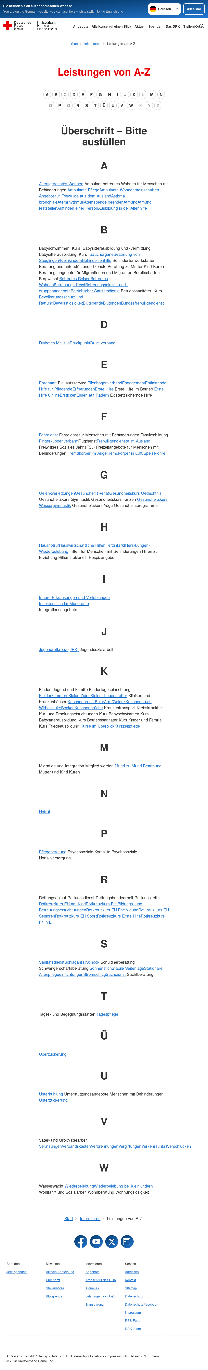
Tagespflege (107, 1014)
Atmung (131, 202)
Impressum (133, 1312)
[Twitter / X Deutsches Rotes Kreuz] (111, 1241)
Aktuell (139, 26)
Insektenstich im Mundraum (64, 603)
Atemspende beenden (104, 202)
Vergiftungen (129, 1146)
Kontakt (130, 1280)
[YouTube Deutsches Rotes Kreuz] (96, 1241)
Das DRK (173, 26)
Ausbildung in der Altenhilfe (122, 208)
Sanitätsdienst (51, 962)
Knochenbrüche (89, 707)
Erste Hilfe (104, 389)
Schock (92, 962)
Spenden (155, 26)
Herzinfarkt (115, 545)
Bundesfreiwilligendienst (142, 303)
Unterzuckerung (53, 1100)
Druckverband (102, 343)
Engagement (133, 383)
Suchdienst (116, 974)
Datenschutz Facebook (141, 1304)
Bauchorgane (102, 254)
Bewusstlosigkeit (68, 303)
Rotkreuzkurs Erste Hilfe (119, 916)
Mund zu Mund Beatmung (138, 766)
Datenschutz (134, 1296)
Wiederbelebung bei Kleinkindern (123, 1186)
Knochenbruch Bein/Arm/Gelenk (97, 701)
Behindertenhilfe (96, 260)
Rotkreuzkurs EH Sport (76, 916)
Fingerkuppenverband (58, 441)
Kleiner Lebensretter (109, 695)
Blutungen (112, 303)
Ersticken (68, 395)
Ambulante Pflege (83, 190)
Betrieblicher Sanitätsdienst (95, 291)
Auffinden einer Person (77, 208)
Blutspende (93, 303)
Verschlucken (179, 1146)
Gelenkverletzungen (57, 493)
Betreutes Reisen (74, 278)
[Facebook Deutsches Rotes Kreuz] (80, 1241)
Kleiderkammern (53, 695)
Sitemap (131, 1288)
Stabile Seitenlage (128, 968)
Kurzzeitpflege (127, 726)
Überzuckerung (52, 1054)
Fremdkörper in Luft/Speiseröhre (136, 453)
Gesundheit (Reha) (92, 493)
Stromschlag (94, 974)
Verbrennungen (104, 1146)
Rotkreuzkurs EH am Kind (62, 904)
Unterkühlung (51, 1094)
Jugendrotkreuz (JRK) (59, 649)
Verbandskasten (76, 1146)
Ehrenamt (48, 383)
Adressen (132, 1271)
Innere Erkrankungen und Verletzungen (74, 597)
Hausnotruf (49, 545)
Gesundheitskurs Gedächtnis (135, 493)
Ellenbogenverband (105, 383)
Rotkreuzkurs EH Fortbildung (112, 910)
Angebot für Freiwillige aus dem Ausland (75, 196)
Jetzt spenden (16, 1271)
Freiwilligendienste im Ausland (123, 441)
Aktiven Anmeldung (60, 1271)
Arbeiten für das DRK (101, 1280)
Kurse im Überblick (97, 726)
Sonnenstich (101, 968)
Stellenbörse (55, 1288)
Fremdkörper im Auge (87, 453)
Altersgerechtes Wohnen (61, 184)
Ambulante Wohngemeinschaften (129, 190)
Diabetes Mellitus (54, 343)
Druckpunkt (80, 343)
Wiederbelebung (79, 1186)
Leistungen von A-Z (100, 1296)
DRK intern (133, 1328)
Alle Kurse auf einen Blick (111, 26)
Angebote (80, 26)
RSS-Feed (132, 1320)
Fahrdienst (48, 435)
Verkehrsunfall (154, 1146)
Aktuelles (92, 1288)
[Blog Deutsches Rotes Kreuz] (127, 1241)
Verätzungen (50, 1146)
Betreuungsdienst (69, 284)
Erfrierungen (83, 389)
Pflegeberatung (52, 852)
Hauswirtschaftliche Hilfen (82, 545)
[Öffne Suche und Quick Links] (202, 26)
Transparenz (95, 1304)
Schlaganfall (75, 962)
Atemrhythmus (70, 202)
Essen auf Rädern (92, 395)
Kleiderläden (79, 695)
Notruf (44, 812)
